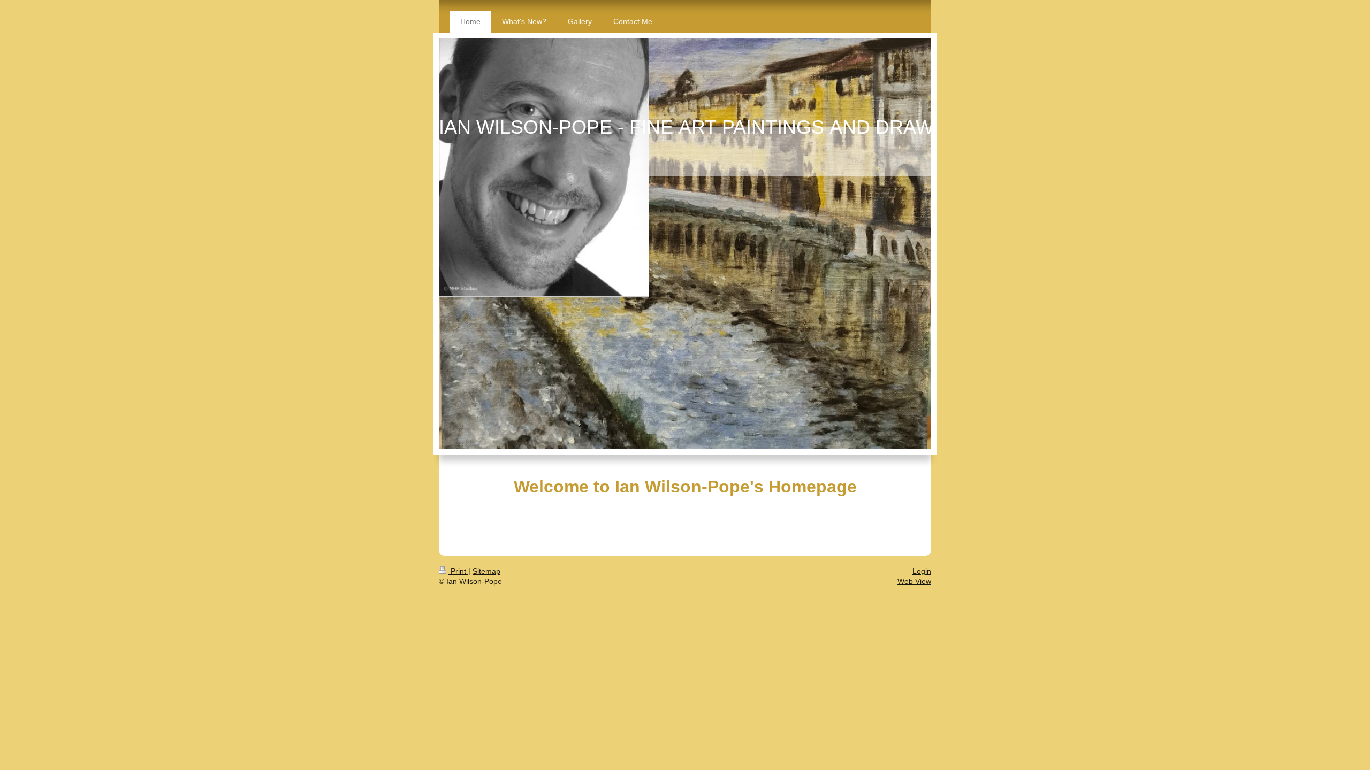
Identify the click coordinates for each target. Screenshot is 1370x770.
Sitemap (486, 571)
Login (921, 571)
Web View (914, 581)
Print (458, 571)
